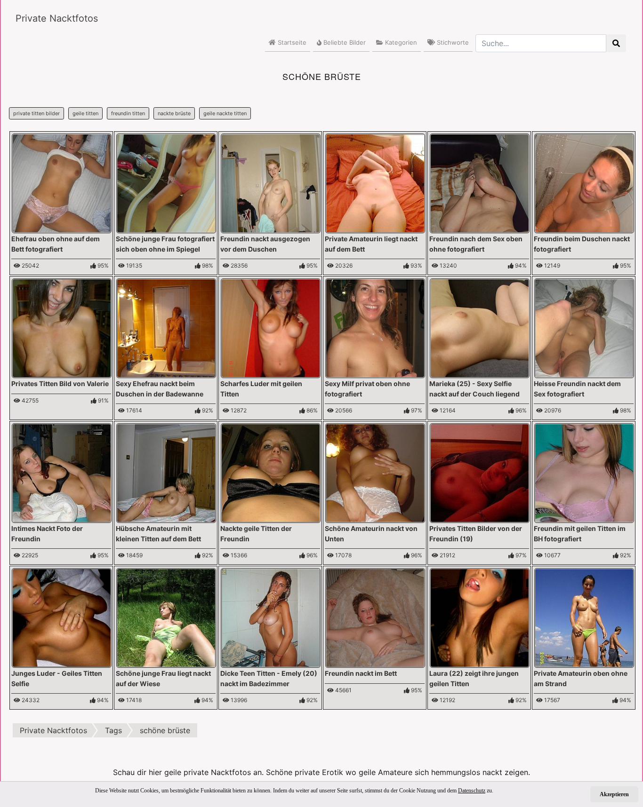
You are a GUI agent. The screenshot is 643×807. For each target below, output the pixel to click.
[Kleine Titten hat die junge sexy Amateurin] (166, 472)
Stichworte (452, 42)
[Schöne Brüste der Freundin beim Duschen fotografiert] (584, 182)
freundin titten (128, 113)
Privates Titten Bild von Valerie (60, 384)
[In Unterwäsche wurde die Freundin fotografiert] (584, 472)
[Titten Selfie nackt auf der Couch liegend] (479, 327)
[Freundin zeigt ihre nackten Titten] (270, 472)
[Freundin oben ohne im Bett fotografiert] (479, 472)
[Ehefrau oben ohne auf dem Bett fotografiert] (61, 182)
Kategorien (400, 42)
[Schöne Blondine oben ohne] (479, 182)
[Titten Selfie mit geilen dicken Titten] (61, 617)
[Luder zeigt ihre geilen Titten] (270, 327)
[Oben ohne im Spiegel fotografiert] (166, 182)
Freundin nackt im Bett (361, 673)
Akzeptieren (614, 794)
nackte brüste (174, 113)
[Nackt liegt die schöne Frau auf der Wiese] (166, 617)
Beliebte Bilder (344, 42)
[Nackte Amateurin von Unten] (375, 472)
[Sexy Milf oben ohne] (375, 327)
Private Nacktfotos (57, 18)
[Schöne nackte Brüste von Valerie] (61, 327)
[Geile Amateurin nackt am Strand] (584, 617)
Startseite (291, 42)
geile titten (85, 113)
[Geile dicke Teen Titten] (479, 617)
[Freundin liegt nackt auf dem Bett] (61, 472)
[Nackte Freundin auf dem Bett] (584, 327)
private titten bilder (36, 113)
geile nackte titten (225, 113)
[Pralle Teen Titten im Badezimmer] (270, 617)
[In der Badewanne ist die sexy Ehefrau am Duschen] (166, 327)
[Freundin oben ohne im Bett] (375, 617)
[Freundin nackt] (270, 182)
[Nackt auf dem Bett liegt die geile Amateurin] (375, 182)
